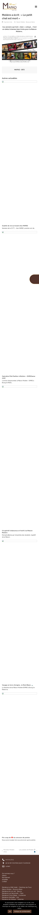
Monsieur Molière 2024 (8, 851)
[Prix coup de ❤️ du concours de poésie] (19, 763)
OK (10, 911)
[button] (36, 6)
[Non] (37, 908)
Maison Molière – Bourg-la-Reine (25, 22)
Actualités (5, 879)
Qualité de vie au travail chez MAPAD (15, 226)
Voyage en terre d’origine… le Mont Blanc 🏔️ (17, 685)
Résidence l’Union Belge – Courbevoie (14, 895)
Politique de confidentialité (22, 911)
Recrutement (6, 877)
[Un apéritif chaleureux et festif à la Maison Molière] (19, 457)
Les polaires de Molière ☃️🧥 (27, 851)
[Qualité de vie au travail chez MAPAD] (19, 152)
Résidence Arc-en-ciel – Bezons (12, 891)
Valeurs (4, 875)
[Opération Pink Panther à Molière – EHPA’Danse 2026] (19, 302)
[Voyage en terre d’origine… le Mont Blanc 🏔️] (19, 611)
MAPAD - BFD (19, 70)
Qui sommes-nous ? (8, 873)
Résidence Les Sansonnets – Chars (12, 893)
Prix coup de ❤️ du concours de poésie (16, 837)
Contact (4, 881)
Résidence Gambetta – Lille (10, 897)
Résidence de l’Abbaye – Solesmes (13, 899)
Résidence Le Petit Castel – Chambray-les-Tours (17, 887)
